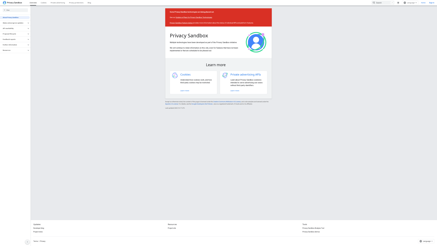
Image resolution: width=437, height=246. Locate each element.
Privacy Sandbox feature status (181, 23)
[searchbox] (15, 10)
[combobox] (383, 3)
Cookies (44, 3)
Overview (33, 3)
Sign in (431, 3)
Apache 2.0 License (171, 104)
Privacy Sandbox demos (311, 232)
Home (423, 3)
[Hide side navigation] (27, 242)
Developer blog (38, 228)
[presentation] (218, 65)
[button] (13, 23)
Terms (35, 241)
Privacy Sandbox (189, 35)
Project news (38, 232)
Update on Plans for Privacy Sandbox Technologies (194, 17)
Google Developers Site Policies (202, 104)
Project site (172, 228)
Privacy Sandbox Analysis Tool (313, 228)
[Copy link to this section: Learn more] (229, 65)
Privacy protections (76, 3)
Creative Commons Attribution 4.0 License (227, 101)
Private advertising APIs (245, 74)
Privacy (42, 241)
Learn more (184, 91)
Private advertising (58, 3)
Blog (89, 3)
